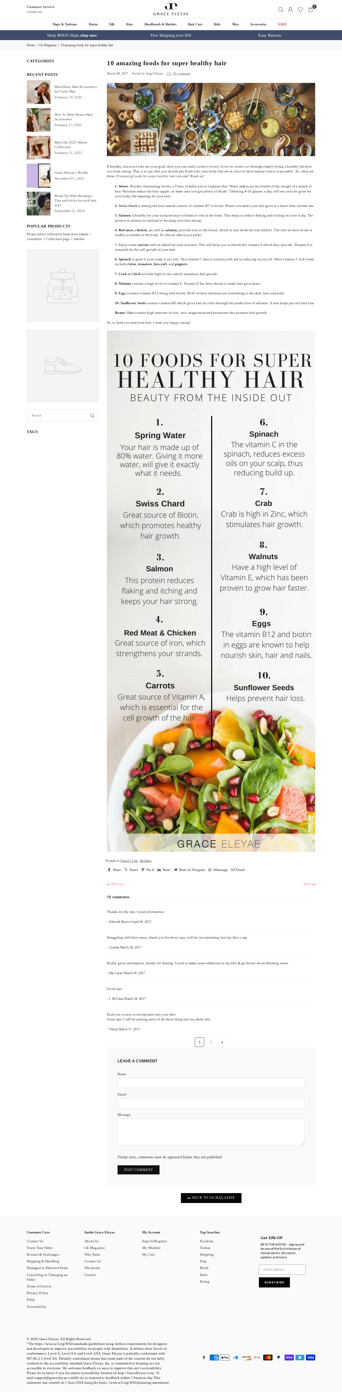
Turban (205, 1248)
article (202, 186)
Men (235, 24)
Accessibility (36, 1307)
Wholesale (92, 1268)
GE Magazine (47, 45)
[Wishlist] (301, 9)
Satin (204, 1275)
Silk (112, 24)
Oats (130, 313)
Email (122, 1094)
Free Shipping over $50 (171, 35)
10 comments (181, 73)
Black (204, 1268)
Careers (90, 1275)
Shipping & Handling (43, 1261)
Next (308, 884)
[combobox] (55, 415)
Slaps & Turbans (65, 24)
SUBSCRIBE (274, 1282)
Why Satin (92, 1254)
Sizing (205, 1281)
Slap (203, 1261)
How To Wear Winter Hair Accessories (74, 117)
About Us (91, 1241)
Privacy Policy (38, 1293)
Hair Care (195, 24)
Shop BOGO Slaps (72, 35)
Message (124, 1115)
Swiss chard (128, 206)
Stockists (206, 1241)
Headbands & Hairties (161, 24)
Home (31, 45)
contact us (34, 12)
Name (122, 1074)
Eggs (122, 293)
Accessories (258, 24)
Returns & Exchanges (43, 1254)
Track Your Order (40, 1248)
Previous (117, 884)
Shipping (207, 1254)
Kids (217, 24)
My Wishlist (151, 1248)
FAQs (31, 1300)
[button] (310, 9)
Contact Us (35, 1241)
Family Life (129, 861)
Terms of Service (39, 1286)
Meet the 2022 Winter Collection (71, 144)
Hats (129, 24)
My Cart (148, 1254)
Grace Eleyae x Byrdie (71, 173)
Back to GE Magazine (213, 1198)
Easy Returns (269, 35)
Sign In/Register (154, 1241)
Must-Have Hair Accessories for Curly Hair (76, 89)
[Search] (281, 9)
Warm (93, 24)
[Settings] (290, 9)
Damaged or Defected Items (47, 1268)
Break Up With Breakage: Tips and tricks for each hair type (76, 200)
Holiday (146, 861)
